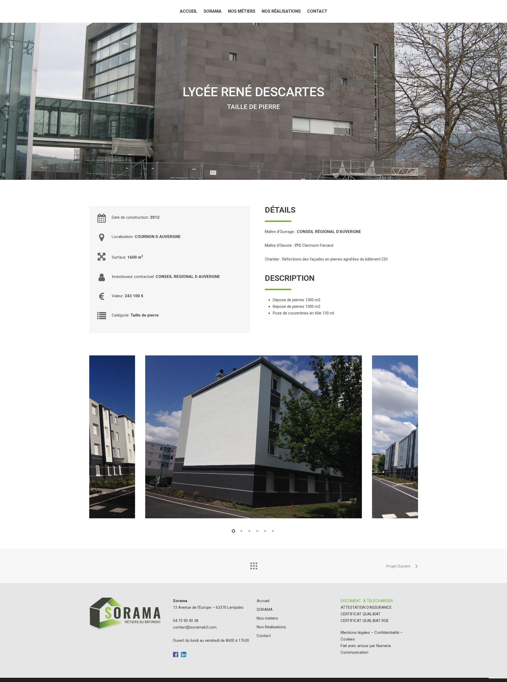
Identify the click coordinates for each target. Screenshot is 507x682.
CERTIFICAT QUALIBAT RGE (365, 620)
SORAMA (213, 11)
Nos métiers (241, 11)
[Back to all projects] (253, 564)
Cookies (348, 639)
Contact (317, 11)
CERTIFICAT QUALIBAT (361, 614)
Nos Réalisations (281, 11)
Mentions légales (355, 632)
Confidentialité (386, 632)
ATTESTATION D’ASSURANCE (366, 607)
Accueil (188, 11)
